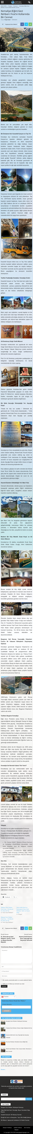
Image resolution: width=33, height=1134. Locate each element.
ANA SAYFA (4, 6)
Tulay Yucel (7, 19)
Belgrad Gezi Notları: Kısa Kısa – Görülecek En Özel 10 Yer (7, 919)
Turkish (6, 996)
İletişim (16, 1129)
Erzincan (15, 6)
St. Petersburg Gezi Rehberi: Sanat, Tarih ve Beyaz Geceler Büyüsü (8, 939)
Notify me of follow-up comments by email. (14, 983)
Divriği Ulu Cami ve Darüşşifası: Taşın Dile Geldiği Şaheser (16, 1117)
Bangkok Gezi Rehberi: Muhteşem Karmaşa (12, 1107)
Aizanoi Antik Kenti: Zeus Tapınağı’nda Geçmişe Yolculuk (25, 938)
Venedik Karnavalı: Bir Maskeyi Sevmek (11, 1114)
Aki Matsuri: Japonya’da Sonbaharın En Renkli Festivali (15, 1120)
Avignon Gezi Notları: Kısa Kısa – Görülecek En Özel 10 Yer (7, 909)
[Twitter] (26, 24)
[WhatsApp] (30, 24)
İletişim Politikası (7, 1127)
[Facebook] (22, 24)
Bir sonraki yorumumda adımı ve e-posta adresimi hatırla (17, 980)
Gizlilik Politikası (18, 1127)
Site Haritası (27, 1127)
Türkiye (10, 6)
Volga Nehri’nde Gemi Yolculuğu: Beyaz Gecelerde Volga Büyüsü (15, 1111)
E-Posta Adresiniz (7, 1004)
